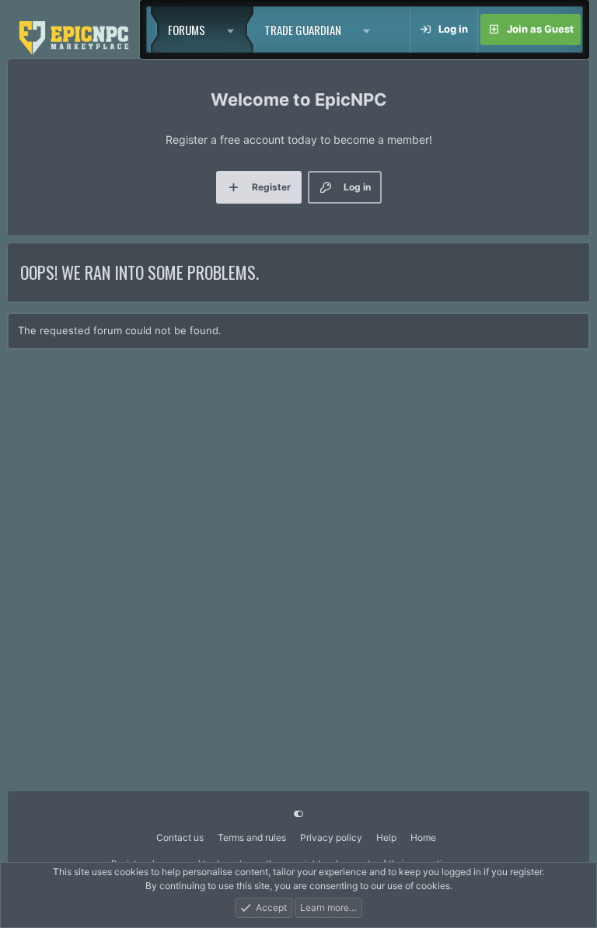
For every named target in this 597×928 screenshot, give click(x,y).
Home (423, 837)
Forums (186, 29)
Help (386, 837)
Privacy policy (331, 837)
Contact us (180, 837)
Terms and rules (252, 837)
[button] (234, 29)
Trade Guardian (302, 29)
